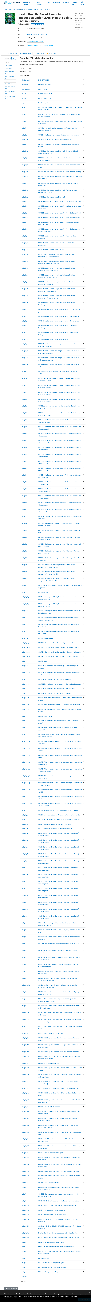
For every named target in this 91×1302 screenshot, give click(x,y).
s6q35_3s (25, 1107)
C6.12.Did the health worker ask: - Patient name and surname (59, 135)
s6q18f (24, 558)
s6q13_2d (25, 217)
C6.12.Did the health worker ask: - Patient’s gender (55, 139)
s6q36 (24, 1187)
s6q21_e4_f (26, 776)
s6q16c (24, 433)
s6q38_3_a (25, 1233)
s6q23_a (25, 833)
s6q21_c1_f (25, 693)
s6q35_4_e (25, 1139)
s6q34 (24, 999)
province (25, 84)
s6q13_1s (25, 197)
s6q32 (24, 978)
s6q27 (24, 943)
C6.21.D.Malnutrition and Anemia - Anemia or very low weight (59, 705)
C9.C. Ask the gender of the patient (50, 1272)
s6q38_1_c (25, 1214)
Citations (66, 2)
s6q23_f (24, 868)
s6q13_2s (25, 250)
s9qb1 (24, 1263)
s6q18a (24, 523)
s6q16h (24, 468)
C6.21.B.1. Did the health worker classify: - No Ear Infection (58, 656)
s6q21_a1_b (26, 604)
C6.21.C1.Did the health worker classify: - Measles (55, 679)
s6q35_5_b (25, 1164)
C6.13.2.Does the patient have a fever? (51, 250)
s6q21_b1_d (26, 656)
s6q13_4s (25, 339)
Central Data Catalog (14, 9)
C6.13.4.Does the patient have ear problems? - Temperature (58, 321)
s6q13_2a (25, 201)
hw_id (24, 94)
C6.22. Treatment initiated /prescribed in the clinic (54, 824)
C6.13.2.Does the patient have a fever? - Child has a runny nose (59, 201)
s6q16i (24, 475)
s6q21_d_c (25, 709)
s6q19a (24, 565)
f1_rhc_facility (8, 68)
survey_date (26, 89)
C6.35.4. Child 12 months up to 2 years (51, 1153)
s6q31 (24, 971)
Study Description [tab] (11, 53)
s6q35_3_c (25, 1081)
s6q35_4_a (25, 1111)
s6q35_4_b (25, 1118)
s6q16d (24, 440)
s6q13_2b (25, 206)
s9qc (23, 1272)
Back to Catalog (12, 1288)
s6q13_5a (25, 344)
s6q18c (24, 537)
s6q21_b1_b (26, 647)
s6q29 (24, 957)
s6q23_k (25, 895)
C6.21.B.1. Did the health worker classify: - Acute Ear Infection (59, 647)
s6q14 (24, 371)
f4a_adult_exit (8, 81)
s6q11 (24, 128)
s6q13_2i (25, 243)
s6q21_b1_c (26, 652)
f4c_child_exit (8, 84)
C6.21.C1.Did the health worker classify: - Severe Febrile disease (59, 684)
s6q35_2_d (25, 1056)
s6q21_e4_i (25, 796)
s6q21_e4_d (26, 762)
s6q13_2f (25, 229)
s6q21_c (24, 661)
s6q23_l (24, 902)
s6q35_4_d (25, 1132)
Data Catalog (39, 3)
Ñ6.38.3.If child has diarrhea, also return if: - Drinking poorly (58, 1237)
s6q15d (24, 399)
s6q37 (24, 1194)
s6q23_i (24, 888)
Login (83, 4)
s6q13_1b (25, 158)
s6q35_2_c (25, 1052)
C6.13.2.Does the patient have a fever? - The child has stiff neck (59, 213)
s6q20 (24, 585)
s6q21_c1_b (26, 672)
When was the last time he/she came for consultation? (56, 1247)
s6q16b (24, 427)
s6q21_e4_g (26, 783)
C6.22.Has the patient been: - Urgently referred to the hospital (59, 815)
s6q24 (24, 923)
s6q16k (24, 482)
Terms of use (74, 3)
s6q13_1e (25, 176)
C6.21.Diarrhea (43, 592)
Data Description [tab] (25, 53)
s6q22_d (25, 828)
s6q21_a (24, 592)
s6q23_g (25, 874)
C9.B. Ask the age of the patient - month (52, 1267)
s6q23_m (25, 909)
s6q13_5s (25, 364)
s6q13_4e (25, 332)
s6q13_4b (25, 316)
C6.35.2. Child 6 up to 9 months (48, 1063)
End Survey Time (44, 103)
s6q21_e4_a (26, 741)
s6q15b (24, 385)
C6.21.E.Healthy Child (45, 716)
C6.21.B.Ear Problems (45, 638)
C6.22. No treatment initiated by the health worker (55, 828)
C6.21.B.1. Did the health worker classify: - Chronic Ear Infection (59, 652)
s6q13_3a (25, 254)
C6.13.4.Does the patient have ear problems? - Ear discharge (58, 316)
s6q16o (24, 509)
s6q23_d (25, 854)
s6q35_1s (25, 1033)
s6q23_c (25, 847)
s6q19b (24, 572)
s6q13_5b (25, 351)
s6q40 (24, 1247)
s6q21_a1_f (25, 631)
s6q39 (24, 1242)
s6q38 (24, 1201)
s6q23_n (25, 916)
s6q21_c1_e (25, 688)
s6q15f (24, 413)
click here (73, 1296)
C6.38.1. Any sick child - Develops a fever (52, 1214)
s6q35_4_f (25, 1146)
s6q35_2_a (25, 1038)
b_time (24, 98)
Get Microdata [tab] (52, 53)
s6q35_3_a (25, 1068)
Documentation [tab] (39, 53)
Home (5, 9)
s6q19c (24, 578)
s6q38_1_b (25, 1210)
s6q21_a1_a (25, 597)
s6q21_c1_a (25, 666)
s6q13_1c (25, 165)
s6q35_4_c (25, 1125)
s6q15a (24, 378)
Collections (56, 2)
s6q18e (24, 551)
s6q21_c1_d (25, 684)
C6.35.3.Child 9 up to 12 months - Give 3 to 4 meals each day (58, 1088)
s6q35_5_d (25, 1176)
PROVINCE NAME (44, 84)
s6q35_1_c (25, 1026)
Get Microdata (38, 24)
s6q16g (24, 461)
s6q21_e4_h (26, 790)
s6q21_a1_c (25, 611)
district (24, 1276)
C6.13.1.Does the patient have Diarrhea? (51, 197)
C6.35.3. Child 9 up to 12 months (49, 1107)
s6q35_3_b (25, 1074)
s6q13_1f (25, 183)
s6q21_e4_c (26, 755)
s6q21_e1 (25, 720)
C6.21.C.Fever (42, 661)
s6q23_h (25, 881)
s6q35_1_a (25, 1013)
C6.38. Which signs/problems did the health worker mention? (58, 1201)
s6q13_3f (25, 289)
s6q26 (24, 937)
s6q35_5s (25, 1182)
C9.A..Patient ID (43, 1258)
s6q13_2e (25, 222)
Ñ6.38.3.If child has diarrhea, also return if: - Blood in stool (58, 1233)
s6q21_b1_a (26, 643)
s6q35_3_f (25, 1100)
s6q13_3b (25, 261)
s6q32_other (26, 985)
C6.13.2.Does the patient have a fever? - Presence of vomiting (59, 217)
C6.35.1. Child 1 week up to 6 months (50, 1033)
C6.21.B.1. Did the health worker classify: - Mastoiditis (56, 643)
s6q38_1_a (25, 1205)
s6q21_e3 (25, 734)
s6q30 (24, 964)
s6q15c (24, 392)
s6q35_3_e (25, 1093)
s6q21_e (24, 716)
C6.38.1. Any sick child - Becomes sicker (51, 1210)
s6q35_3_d (25, 1088)
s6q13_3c (25, 268)
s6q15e (24, 406)
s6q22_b (25, 819)
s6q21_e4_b (26, 748)
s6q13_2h (25, 236)
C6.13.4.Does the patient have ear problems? (53, 339)
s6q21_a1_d (25, 617)
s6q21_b (25, 638)
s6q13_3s (25, 302)
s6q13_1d (25, 172)
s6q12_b (25, 139)
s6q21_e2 (25, 727)
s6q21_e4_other (27, 803)
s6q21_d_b (25, 705)
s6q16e (24, 447)
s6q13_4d (25, 325)
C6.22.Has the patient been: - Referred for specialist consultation (60, 819)
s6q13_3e (25, 282)
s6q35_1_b (25, 1019)
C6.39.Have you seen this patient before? (52, 1242)
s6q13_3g (25, 296)
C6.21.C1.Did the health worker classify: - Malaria (54, 693)
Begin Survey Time (44, 98)
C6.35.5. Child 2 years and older (49, 1182)
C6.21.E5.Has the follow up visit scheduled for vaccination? (58, 810)
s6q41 (24, 1251)
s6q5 (23, 107)
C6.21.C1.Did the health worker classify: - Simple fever (56, 688)
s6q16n (24, 502)
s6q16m (24, 496)
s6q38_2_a (25, 1219)
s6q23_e (25, 861)
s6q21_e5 (25, 810)
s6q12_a (24, 135)
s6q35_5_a (25, 1157)
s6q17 (24, 516)
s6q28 (24, 950)
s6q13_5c (25, 358)
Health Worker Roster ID (46, 94)
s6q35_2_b (25, 1045)
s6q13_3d (25, 275)
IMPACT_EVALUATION (27, 9)
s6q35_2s (25, 1063)
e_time (24, 103)
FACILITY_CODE (43, 80)
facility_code (26, 80)
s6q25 (24, 930)
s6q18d (24, 544)
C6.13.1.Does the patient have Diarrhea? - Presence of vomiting (59, 172)
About (48, 2)
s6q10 (24, 121)
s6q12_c (24, 144)
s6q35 (24, 1006)
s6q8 (24, 114)
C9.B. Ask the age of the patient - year (51, 1263)
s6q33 (24, 992)
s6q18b (24, 530)
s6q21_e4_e (26, 769)
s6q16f (24, 454)
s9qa (23, 1258)
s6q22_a (25, 815)
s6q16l (24, 489)
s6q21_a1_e (25, 624)
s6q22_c (25, 824)
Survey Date (42, 89)
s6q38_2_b (25, 1226)
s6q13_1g (25, 190)
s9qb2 (24, 1267)
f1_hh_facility (8, 65)
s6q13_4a (25, 309)
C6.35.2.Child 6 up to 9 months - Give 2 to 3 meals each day (58, 1052)
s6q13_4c (25, 321)
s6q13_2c (25, 213)
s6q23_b (25, 840)
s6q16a (24, 420)
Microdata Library (26, 3)
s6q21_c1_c (25, 679)
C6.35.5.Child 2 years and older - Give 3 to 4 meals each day (58, 1171)
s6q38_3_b (25, 1237)
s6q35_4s (25, 1153)
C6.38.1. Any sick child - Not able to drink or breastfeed (57, 1205)
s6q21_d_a (25, 698)
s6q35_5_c (25, 1171)
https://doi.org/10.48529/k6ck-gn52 (37, 34)
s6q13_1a (25, 151)
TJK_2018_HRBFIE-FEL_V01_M (42, 9)
